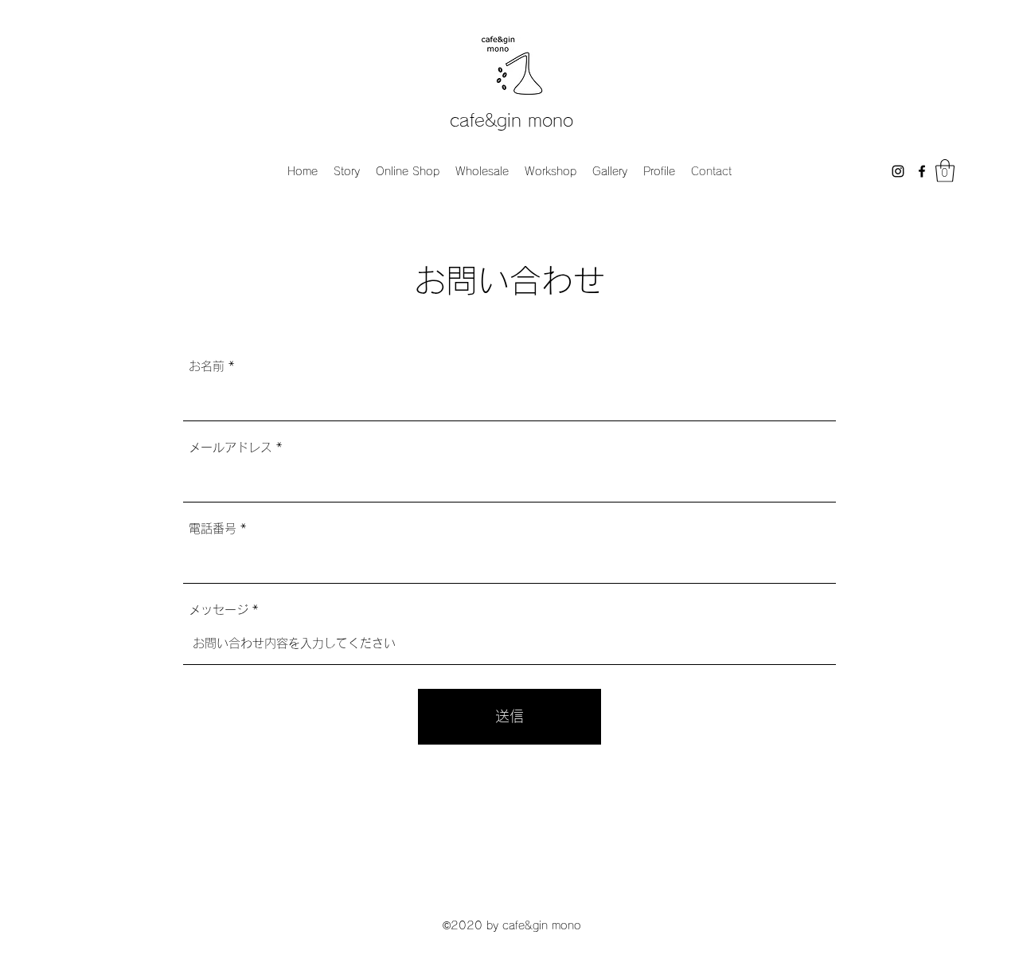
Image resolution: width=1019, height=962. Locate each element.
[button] (945, 170)
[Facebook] (922, 171)
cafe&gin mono (511, 120)
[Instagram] (898, 171)
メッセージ (218, 610)
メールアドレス (230, 447)
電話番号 (212, 528)
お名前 (206, 366)
